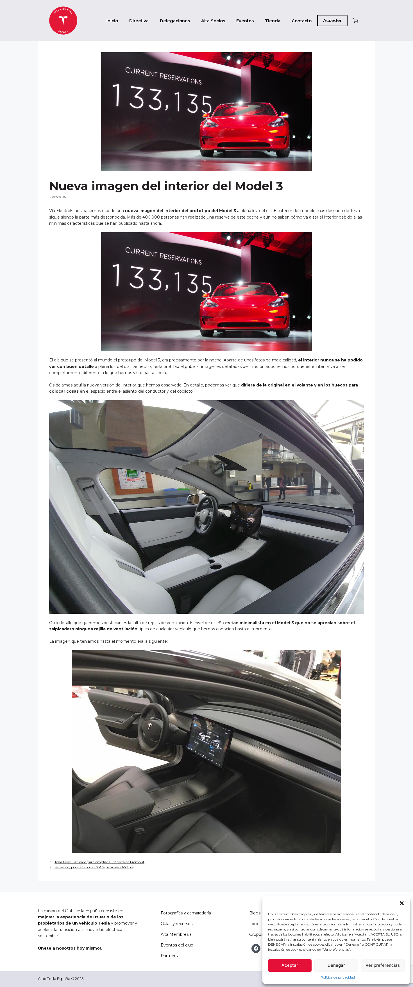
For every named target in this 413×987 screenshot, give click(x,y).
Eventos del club (177, 945)
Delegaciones (175, 20)
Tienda (272, 20)
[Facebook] (255, 948)
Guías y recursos (176, 923)
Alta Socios (213, 20)
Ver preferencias (383, 965)
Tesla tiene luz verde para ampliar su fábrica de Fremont (99, 862)
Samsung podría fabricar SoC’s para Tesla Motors (94, 867)
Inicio (112, 20)
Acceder (332, 20)
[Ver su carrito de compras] (356, 21)
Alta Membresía (176, 934)
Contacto (302, 20)
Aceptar (290, 965)
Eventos (245, 20)
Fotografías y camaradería (186, 913)
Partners (169, 955)
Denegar (336, 965)
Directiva (139, 20)
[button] (402, 903)
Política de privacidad (338, 977)
